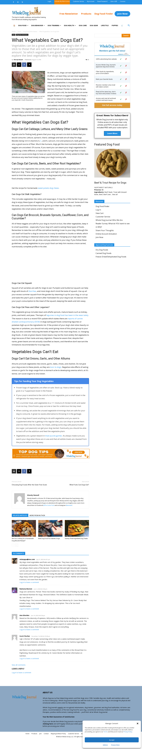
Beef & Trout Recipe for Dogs (110, 182)
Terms (106, 732)
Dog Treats (15, 535)
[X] (22, 2)
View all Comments (19, 665)
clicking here (48, 724)
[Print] (14, 64)
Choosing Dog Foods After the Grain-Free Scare (29, 485)
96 (88, 59)
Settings (105, 745)
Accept (111, 740)
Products (34, 734)
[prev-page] (13, 545)
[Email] (19, 64)
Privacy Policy (128, 732)
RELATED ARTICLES (20, 515)
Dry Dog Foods (102, 250)
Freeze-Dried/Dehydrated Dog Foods (111, 256)
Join (40, 734)
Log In (98, 210)
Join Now (99, 237)
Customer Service (103, 216)
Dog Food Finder (102, 206)
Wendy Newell (18, 59)
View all (114, 194)
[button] (137, 723)
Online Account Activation (106, 234)
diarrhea (32, 291)
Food (19, 31)
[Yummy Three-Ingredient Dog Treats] (77, 528)
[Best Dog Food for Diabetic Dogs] (50, 528)
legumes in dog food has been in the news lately (67, 315)
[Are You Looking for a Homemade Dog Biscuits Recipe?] (24, 528)
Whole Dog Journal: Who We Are (109, 220)
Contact (46, 734)
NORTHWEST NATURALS (103, 187)
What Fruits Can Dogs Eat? (79, 485)
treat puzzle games (53, 435)
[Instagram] (18, 2)
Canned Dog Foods (103, 253)
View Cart (100, 213)
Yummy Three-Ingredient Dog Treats (76, 538)
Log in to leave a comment (29, 582)
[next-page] (16, 545)
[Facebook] (13, 2)
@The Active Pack (48, 505)
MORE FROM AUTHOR (37, 515)
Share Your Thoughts (105, 230)
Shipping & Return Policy (58, 734)
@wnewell (69, 505)
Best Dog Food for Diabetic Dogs (49, 538)
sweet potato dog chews (48, 188)
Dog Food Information (30, 31)
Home (14, 31)
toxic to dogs (55, 367)
